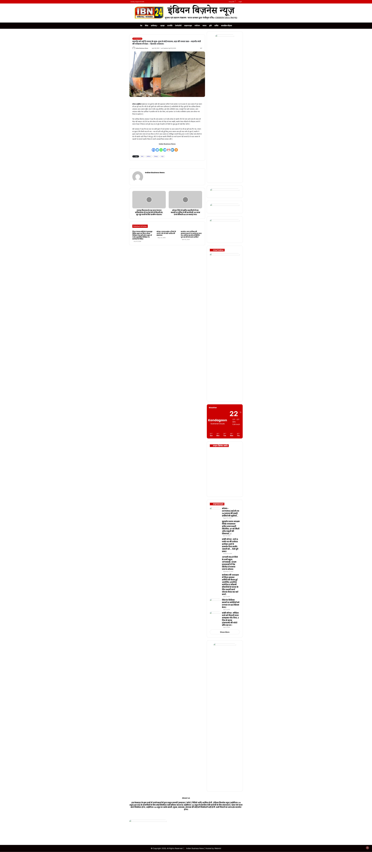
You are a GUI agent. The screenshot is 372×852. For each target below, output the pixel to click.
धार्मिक (216, 26)
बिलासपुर (156, 156)
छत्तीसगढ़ (154, 26)
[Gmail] (168, 149)
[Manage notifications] (367, 847)
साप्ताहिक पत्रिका (226, 26)
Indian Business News (142, 48)
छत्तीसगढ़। (149, 156)
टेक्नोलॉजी (178, 26)
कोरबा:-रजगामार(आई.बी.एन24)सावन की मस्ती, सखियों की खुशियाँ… (230, 512)
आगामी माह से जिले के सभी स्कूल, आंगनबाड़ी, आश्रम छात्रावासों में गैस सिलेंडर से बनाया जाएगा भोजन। (230, 563)
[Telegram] (165, 149)
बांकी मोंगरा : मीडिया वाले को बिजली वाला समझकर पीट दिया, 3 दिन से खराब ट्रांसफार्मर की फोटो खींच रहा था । (230, 619)
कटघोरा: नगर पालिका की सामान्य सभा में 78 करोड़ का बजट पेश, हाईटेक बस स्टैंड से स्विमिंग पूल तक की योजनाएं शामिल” (191, 234)
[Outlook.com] (172, 149)
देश (141, 26)
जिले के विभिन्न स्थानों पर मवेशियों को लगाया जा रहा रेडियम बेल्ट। (230, 604)
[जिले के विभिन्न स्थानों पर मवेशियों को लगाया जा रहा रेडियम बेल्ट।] (215, 602)
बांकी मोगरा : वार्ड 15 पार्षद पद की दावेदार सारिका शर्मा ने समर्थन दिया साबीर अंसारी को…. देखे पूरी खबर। (230, 545)
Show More (224, 632)
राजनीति (169, 26)
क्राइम (162, 26)
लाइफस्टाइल (188, 26)
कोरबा (142, 156)
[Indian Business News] (186, 12)
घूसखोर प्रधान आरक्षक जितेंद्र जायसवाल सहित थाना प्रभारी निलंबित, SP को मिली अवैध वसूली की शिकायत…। (231, 527)
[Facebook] (153, 149)
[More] (176, 149)
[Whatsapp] (161, 149)
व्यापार (204, 26)
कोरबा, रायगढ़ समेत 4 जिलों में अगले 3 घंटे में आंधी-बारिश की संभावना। (166, 233)
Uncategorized (137, 38)
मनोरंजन (197, 26)
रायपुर (162, 156)
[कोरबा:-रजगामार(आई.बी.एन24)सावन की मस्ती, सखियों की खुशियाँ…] (215, 511)
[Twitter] (157, 149)
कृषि (210, 26)
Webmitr (217, 848)
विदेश (146, 26)
